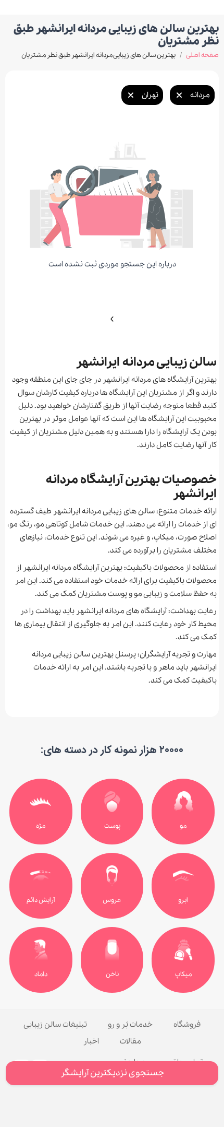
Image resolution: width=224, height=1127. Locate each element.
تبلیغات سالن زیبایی (55, 1024)
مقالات (130, 1041)
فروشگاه (187, 1024)
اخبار (91, 1041)
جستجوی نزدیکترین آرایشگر (112, 1073)
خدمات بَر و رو (130, 1024)
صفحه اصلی (202, 55)
